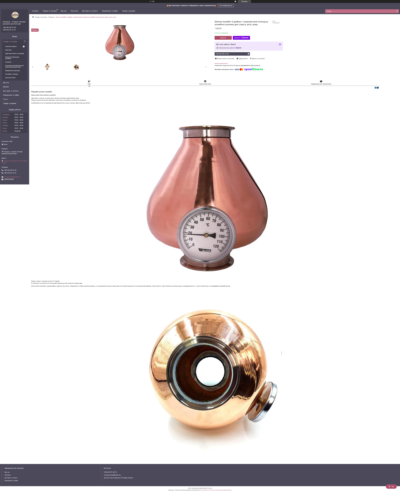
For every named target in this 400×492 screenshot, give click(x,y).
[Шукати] (397, 11)
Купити (223, 38)
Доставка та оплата (90, 11)
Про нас (64, 11)
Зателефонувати (225, 5)
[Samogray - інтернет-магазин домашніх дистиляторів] (15, 15)
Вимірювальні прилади (12, 70)
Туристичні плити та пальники (14, 53)
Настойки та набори (11, 74)
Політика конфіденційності (224, 490)
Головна (35, 11)
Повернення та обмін (110, 11)
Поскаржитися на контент (207, 490)
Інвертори (8, 50)
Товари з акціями (128, 11)
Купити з (237, 38)
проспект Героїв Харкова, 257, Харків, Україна (118, 478)
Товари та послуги (50, 11)
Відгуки (6, 87)
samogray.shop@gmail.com (12, 177)
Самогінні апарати (10, 46)
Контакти (74, 11)
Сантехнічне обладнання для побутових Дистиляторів (14, 66)
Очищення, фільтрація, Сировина (12, 57)
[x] (378, 88)
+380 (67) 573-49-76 (110, 472)
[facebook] (375, 88)
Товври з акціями (9, 103)
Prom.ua (209, 488)
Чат (393, 486)
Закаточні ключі (10, 78)
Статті (5, 99)
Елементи (51, 17)
